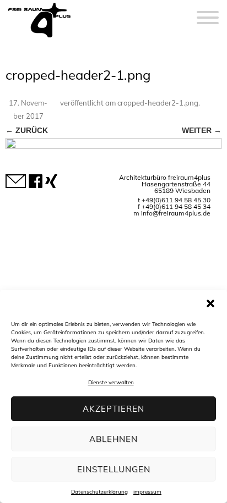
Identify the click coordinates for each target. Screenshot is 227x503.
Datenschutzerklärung (99, 491)
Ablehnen (113, 439)
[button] (210, 303)
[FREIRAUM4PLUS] (39, 37)
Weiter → (201, 130)
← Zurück (27, 130)
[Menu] (207, 11)
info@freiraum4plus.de (175, 213)
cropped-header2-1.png (157, 102)
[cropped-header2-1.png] (113, 152)
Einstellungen (113, 469)
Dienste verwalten (111, 382)
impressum (147, 491)
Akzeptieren (113, 408)
